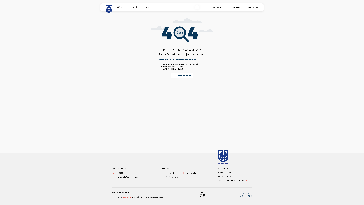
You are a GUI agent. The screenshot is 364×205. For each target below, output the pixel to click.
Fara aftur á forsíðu (184, 75)
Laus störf (170, 173)
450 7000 (119, 173)
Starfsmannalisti (172, 177)
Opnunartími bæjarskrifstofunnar (231, 180)
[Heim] (109, 9)
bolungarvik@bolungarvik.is (127, 177)
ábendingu (127, 197)
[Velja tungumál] (204, 7)
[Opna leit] (197, 7)
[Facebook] (242, 195)
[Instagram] (249, 195)
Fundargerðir (190, 173)
